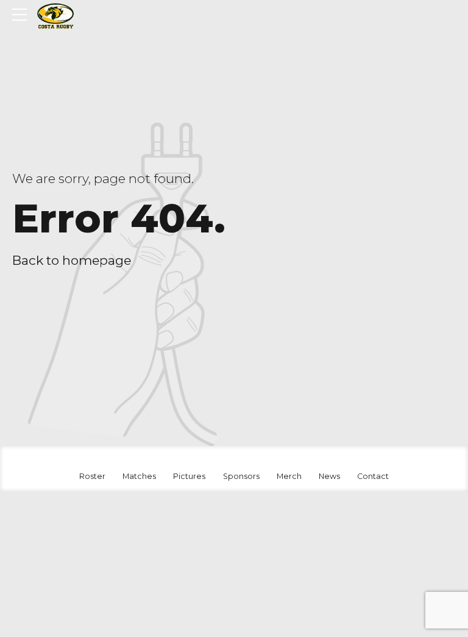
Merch (289, 476)
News (329, 476)
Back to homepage (71, 260)
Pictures (189, 476)
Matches (139, 476)
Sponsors (241, 476)
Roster (92, 476)
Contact (373, 476)
